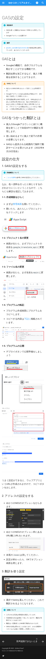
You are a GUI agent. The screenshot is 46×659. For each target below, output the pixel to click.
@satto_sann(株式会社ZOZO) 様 (17, 48)
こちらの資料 (10, 177)
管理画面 (17, 204)
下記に (27, 319)
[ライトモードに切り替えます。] (37, 2)
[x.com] (3, 655)
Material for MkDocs (16, 651)
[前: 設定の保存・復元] (3, 640)
